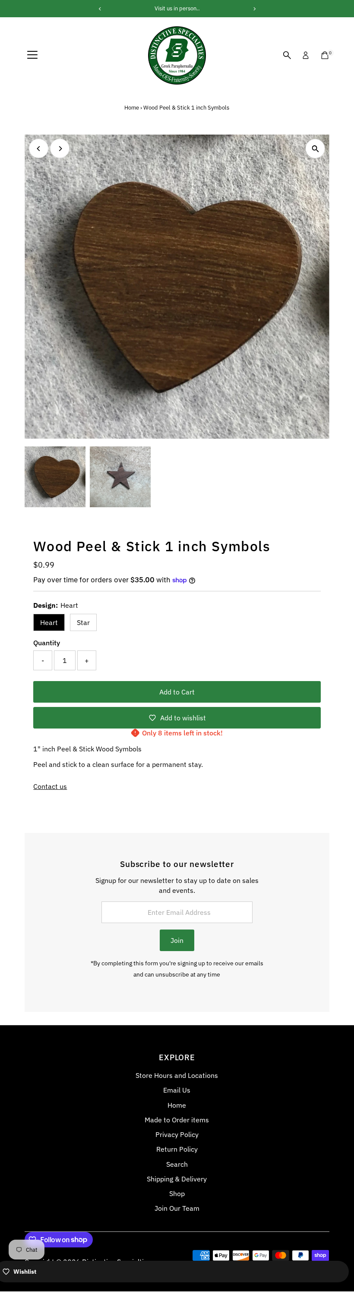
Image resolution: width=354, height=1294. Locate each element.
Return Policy (177, 1149)
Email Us (176, 1090)
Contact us (50, 786)
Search (177, 1164)
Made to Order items (177, 1119)
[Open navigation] (32, 55)
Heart (49, 622)
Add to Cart (177, 692)
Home (131, 107)
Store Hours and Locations (177, 1075)
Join (177, 940)
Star (83, 622)
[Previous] (38, 148)
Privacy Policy (177, 1134)
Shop (177, 1193)
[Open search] (287, 55)
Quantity (46, 642)
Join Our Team (177, 1208)
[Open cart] (324, 55)
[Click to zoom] (315, 148)
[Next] (60, 148)
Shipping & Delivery (177, 1179)
